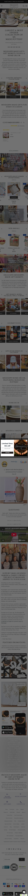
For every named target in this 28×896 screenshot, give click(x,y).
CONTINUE (7, 452)
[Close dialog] (26, 440)
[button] (24, 892)
